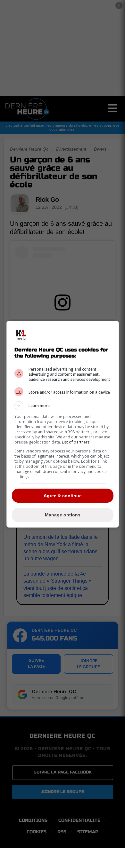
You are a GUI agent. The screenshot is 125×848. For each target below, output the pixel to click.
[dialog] (62, 424)
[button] (62, 405)
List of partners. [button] (76, 442)
